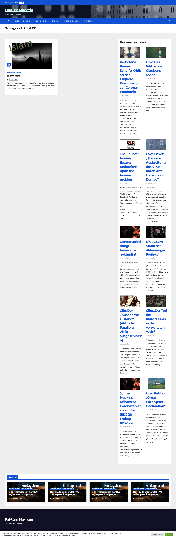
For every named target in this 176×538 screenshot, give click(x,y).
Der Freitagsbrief (14, 488)
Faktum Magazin (19, 10)
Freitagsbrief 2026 (26, 488)
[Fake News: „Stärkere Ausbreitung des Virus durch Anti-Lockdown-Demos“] (156, 149)
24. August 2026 (58, 498)
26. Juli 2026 (140, 498)
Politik (26, 21)
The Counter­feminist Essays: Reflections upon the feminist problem (130, 166)
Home (16, 21)
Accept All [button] (169, 534)
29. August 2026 (17, 498)
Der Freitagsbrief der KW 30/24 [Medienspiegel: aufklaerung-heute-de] (147, 494)
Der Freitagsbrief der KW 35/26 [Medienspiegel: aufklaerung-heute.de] (23, 494)
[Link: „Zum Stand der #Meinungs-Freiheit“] (156, 236)
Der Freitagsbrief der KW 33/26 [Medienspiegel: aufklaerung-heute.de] (106, 494)
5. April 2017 (13, 80)
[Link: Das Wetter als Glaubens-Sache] (156, 57)
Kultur (55, 21)
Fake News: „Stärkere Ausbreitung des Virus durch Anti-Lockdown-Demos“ (156, 166)
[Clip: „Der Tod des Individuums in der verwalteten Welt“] (156, 305)
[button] (169, 21)
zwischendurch (71, 21)
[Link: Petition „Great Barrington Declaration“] (156, 388)
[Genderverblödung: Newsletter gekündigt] (130, 236)
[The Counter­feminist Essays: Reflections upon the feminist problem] (130, 149)
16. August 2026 (100, 498)
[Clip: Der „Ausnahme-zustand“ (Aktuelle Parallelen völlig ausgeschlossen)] (130, 305)
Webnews (88, 21)
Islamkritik (40, 21)
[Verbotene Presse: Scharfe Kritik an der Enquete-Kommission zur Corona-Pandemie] (130, 57)
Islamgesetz (13, 75)
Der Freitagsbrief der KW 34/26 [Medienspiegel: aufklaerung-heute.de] (64, 494)
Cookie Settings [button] (157, 534)
